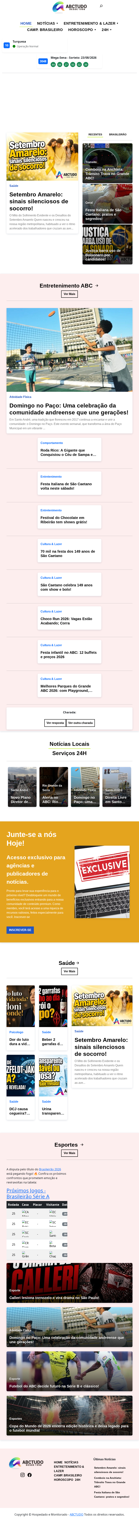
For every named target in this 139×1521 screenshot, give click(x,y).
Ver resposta (55, 722)
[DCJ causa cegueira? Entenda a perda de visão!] (21, 1075)
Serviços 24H (69, 753)
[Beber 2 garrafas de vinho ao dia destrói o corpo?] (53, 1006)
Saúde (13, 185)
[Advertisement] (69, 101)
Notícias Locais (69, 744)
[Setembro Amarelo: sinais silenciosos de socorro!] (42, 156)
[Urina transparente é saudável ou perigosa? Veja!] (53, 1075)
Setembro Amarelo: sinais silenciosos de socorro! (38, 201)
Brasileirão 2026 (50, 1169)
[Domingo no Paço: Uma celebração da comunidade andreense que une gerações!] (69, 350)
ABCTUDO (76, 1514)
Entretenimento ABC (67, 286)
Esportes (66, 1145)
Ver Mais (69, 294)
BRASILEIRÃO (118, 134)
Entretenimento (51, 476)
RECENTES (95, 134)
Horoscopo (80, 30)
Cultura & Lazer (51, 544)
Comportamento (52, 442)
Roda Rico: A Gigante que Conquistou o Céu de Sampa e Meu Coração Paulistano (67, 454)
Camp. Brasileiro (45, 30)
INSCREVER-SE (20, 930)
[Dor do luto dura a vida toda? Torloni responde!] (21, 1006)
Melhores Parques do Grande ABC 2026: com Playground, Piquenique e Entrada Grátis (66, 690)
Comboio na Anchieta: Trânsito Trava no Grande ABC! (109, 1482)
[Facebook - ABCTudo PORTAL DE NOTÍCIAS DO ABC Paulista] (30, 1475)
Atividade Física (20, 396)
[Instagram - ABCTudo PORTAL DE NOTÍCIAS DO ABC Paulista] (22, 1475)
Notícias (46, 23)
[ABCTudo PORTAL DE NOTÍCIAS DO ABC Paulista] (69, 7)
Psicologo (16, 1032)
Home (26, 23)
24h (105, 30)
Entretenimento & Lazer (89, 23)
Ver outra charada (80, 722)
